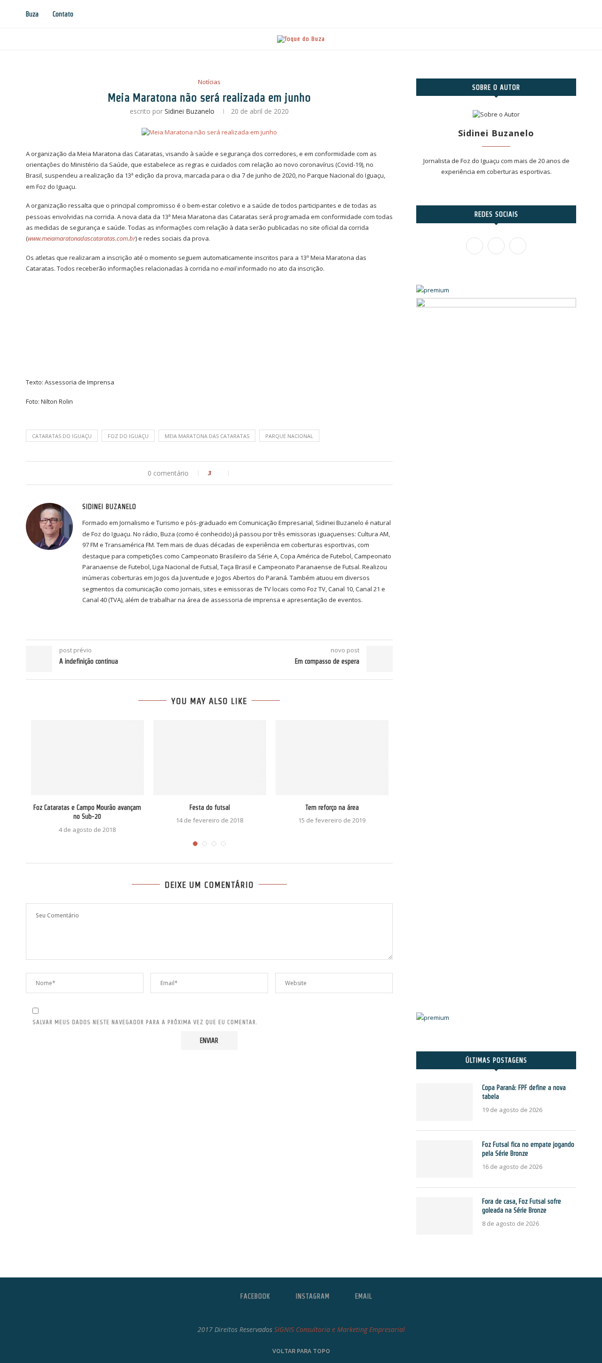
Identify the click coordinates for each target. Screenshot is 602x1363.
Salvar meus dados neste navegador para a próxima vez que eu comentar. (145, 1022)
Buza (32, 14)
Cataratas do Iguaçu (62, 435)
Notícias (209, 82)
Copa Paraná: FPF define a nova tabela (524, 1092)
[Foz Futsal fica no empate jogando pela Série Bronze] (444, 1159)
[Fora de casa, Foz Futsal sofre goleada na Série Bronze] (444, 1216)
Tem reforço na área (332, 807)
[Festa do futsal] (209, 757)
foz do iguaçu (128, 435)
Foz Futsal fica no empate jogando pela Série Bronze (528, 1149)
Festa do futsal (210, 807)
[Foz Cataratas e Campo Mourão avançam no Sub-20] (87, 757)
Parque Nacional (289, 435)
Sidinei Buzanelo (189, 111)
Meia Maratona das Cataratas (207, 435)
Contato (63, 14)
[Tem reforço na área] (332, 757)
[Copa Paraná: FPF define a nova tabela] (444, 1102)
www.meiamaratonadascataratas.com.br (81, 238)
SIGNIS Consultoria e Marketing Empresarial (339, 1329)
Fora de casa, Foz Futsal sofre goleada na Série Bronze (521, 1206)
